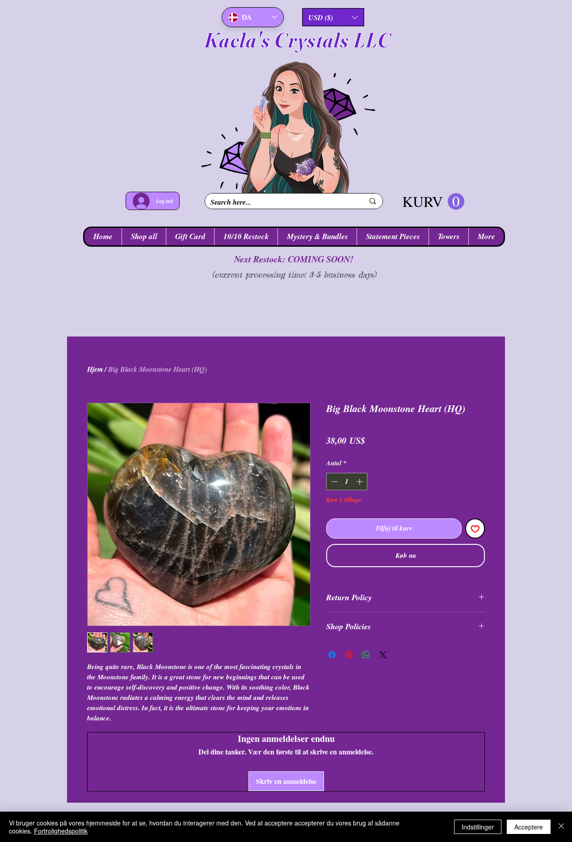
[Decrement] (334, 496)
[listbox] (333, 17)
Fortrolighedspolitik (61, 830)
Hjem (95, 369)
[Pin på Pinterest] (349, 669)
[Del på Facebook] (332, 669)
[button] (333, 17)
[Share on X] (383, 669)
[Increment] (360, 496)
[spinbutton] (347, 496)
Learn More (450, 457)
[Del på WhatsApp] (366, 669)
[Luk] (561, 827)
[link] (433, 201)
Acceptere (528, 826)
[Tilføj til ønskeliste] (475, 543)
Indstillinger (478, 826)
